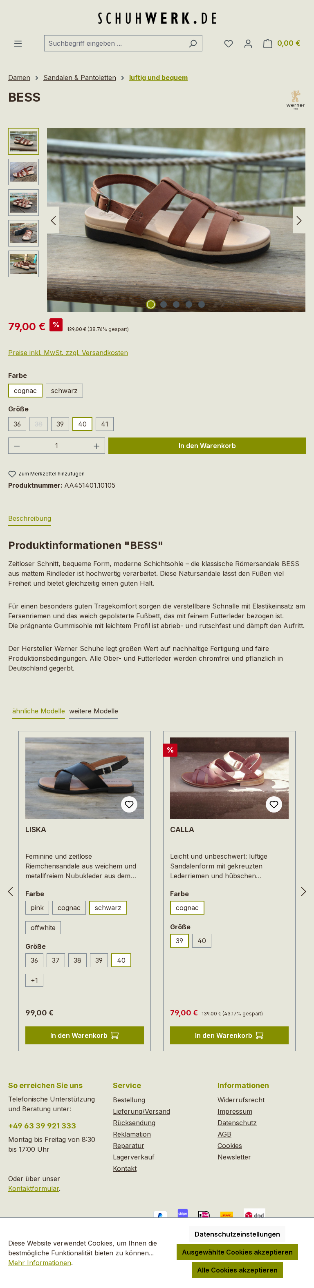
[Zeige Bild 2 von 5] (163, 304)
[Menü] (18, 43)
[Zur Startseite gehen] (157, 17)
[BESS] (176, 220)
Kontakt (125, 1168)
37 (56, 960)
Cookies (230, 1145)
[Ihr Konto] (248, 43)
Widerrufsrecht (241, 1100)
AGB (224, 1134)
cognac (25, 390)
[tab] (29, 518)
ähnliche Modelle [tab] (38, 711)
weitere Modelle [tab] (93, 711)
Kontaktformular (33, 1188)
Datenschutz (237, 1123)
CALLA (182, 829)
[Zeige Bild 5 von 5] (201, 304)
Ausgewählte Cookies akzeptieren (237, 1252)
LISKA (35, 829)
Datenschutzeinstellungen (237, 1234)
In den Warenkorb (207, 446)
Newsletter (234, 1157)
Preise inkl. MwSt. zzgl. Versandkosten (68, 353)
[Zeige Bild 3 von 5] (176, 304)
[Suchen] (192, 43)
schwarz (64, 390)
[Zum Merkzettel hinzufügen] (129, 804)
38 (41, 425)
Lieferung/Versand (141, 1111)
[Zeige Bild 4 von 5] (189, 304)
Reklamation (132, 1134)
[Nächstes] (299, 220)
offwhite (43, 928)
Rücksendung (134, 1123)
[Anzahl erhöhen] (96, 445)
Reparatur (128, 1145)
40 (82, 424)
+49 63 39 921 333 (42, 1125)
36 (17, 424)
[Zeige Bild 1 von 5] (151, 304)
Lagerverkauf (134, 1157)
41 (104, 424)
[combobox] (114, 43)
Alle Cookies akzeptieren (237, 1270)
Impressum (235, 1111)
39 (60, 424)
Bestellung (129, 1100)
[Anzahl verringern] (16, 445)
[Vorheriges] (53, 220)
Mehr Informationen (39, 1263)
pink (37, 908)
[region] (157, 220)
